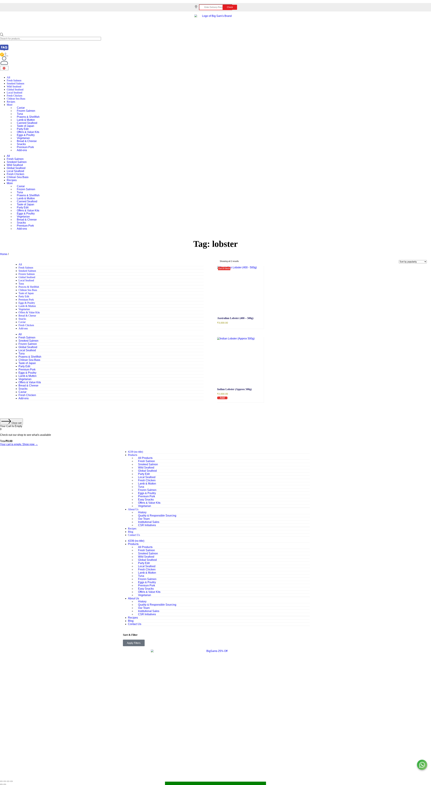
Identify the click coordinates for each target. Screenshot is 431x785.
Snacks (21, 144)
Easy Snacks (146, 499)
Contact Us (134, 534)
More (9, 104)
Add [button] (222, 398)
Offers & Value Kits (28, 132)
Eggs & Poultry (26, 135)
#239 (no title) (135, 451)
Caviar (21, 107)
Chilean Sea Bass (16, 98)
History (142, 512)
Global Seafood (15, 89)
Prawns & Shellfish (28, 116)
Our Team (144, 518)
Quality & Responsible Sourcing (157, 515)
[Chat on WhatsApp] (422, 765)
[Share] (8, 781)
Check (230, 7)
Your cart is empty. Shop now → (19, 444)
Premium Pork (25, 147)
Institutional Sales (148, 522)
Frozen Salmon (26, 110)
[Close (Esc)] (11, 781)
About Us (133, 509)
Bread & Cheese (27, 141)
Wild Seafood (14, 86)
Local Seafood (14, 92)
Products (132, 454)
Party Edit (22, 129)
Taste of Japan (25, 125)
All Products (145, 458)
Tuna (20, 113)
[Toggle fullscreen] (4, 781)
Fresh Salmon (14, 80)
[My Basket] (215, 783)
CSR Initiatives (147, 525)
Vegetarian (23, 138)
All (8, 77)
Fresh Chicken (14, 95)
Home (3, 254)
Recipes (11, 101)
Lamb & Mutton (26, 119)
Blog (130, 531)
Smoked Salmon (15, 83)
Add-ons (22, 150)
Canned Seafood (27, 122)
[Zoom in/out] (1, 781)
